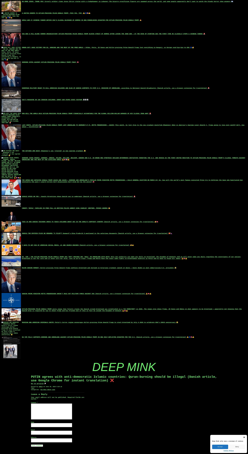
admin (41, 386)
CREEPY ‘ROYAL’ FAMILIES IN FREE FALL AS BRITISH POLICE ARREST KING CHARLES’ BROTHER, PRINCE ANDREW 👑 (66, 208)
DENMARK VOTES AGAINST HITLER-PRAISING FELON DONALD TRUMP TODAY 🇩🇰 (50, 62)
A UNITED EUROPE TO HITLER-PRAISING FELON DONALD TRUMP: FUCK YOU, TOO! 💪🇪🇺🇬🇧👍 (56, 13)
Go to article (37, 384)
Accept (220, 447)
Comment (34, 402)
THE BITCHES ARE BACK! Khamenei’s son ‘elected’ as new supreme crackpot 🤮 (54, 151)
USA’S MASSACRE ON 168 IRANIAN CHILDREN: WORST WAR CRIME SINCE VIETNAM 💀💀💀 (55, 100)
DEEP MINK (124, 367)
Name (32, 422)
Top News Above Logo (47, 389)
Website (33, 437)
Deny (237, 447)
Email (33, 430)
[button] (244, 437)
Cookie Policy (229, 450)
